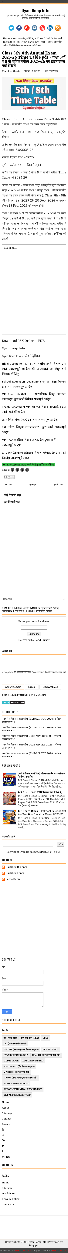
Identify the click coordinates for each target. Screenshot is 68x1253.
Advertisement (13, 687)
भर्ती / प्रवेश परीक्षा (10, 1038)
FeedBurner (42, 640)
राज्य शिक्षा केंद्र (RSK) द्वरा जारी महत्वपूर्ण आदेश (30, 419)
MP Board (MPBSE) (32, 1061)
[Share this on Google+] (17, 470)
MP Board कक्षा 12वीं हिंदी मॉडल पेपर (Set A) (40, 792)
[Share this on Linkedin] (27, 470)
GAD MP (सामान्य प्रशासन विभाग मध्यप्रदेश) (21, 1049)
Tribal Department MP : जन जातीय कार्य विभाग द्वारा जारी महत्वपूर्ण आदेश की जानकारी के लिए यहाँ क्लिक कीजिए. (34, 369)
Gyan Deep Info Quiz (16, 1055)
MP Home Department (16, 1072)
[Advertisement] (34, 919)
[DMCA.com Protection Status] (13, 703)
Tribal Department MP (17, 1095)
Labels (32, 687)
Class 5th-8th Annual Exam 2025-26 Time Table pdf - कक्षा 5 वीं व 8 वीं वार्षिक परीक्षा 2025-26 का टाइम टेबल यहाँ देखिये (33, 59)
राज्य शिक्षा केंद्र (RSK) (23, 38)
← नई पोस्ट (7, 484)
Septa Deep (13, 879)
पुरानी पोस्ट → (60, 484)
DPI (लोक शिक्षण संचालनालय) (15, 1043)
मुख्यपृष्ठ (32, 484)
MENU (6, 1157)
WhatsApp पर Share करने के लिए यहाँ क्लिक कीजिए (28, 464)
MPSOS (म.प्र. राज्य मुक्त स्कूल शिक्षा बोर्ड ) (20, 1078)
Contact (6, 1118)
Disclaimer (8, 1193)
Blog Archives (50, 687)
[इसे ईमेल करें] (5, 477)
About (5, 1107)
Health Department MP (46, 1055)
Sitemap (7, 1113)
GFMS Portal (50, 1049)
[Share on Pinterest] (22, 470)
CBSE (45, 1038)
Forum (6, 1124)
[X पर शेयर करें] (13, 477)
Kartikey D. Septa (16, 867)
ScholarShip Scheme (16, 1083)
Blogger (44, 851)
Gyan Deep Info (35, 10)
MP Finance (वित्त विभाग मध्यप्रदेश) (19, 1066)
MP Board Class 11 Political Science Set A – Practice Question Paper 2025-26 (42, 813)
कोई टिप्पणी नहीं (51, 71)
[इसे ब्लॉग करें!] (9, 477)
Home (6, 38)
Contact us (8, 1204)
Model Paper (11, 1061)
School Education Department (23, 1089)
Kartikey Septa (15, 873)
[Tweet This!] (12, 470)
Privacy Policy (10, 1199)
